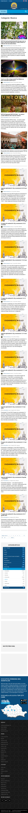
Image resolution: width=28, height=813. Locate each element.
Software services (4, 771)
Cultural (5, 554)
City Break (3, 778)
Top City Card (3, 788)
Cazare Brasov (3, 786)
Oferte (6, 581)
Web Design (3, 784)
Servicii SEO (3, 767)
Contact (2, 757)
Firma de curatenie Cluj (5, 780)
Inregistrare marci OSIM (5, 792)
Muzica (6, 579)
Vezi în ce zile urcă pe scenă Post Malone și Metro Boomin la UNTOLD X (12, 79)
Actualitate (7, 570)
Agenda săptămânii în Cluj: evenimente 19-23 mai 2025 (14, 260)
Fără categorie (6, 560)
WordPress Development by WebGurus (19, 810)
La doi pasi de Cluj (4, 736)
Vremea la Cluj (6, 587)
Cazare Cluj (3, 750)
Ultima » (12, 537)
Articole (2, 738)
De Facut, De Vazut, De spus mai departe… (12, 556)
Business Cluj (3, 752)
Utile (6, 585)
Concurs (5, 552)
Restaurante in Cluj (4, 744)
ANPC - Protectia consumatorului (15, 811)
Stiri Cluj (5, 568)
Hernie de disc (3, 729)
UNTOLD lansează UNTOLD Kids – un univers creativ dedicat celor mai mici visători (12, 115)
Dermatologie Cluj (4, 731)
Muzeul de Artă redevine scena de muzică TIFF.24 (14, 151)
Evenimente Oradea (4, 790)
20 (2, 537)
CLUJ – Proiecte (7, 548)
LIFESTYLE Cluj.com (7, 562)
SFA (1, 773)
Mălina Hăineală (7, 45)
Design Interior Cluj (4, 794)
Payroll (2, 769)
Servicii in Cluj (6, 566)
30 (4, 537)
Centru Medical (4, 727)
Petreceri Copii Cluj (4, 761)
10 (24, 535)
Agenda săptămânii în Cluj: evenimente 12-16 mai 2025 (14, 334)
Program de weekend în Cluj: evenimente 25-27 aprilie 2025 (13, 514)
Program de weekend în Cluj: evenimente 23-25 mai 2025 (13, 224)
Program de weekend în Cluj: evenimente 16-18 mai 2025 (13, 299)
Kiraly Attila (6, 117)
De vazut (2, 754)
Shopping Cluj (3, 748)
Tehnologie (7, 583)
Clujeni (5, 550)
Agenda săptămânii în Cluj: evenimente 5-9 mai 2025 (13, 407)
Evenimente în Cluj (4, 742)
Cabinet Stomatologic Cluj (6, 725)
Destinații (5, 558)
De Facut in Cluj (4, 740)
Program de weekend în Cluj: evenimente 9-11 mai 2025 (14, 371)
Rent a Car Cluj (3, 782)
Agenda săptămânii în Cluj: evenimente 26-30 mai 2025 (14, 189)
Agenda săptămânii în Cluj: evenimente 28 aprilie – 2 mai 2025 (13, 478)
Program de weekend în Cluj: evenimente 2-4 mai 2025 (13, 442)
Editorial (6, 575)
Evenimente (7, 577)
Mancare (5, 564)
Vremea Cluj (3, 759)
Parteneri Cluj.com (4, 755)
